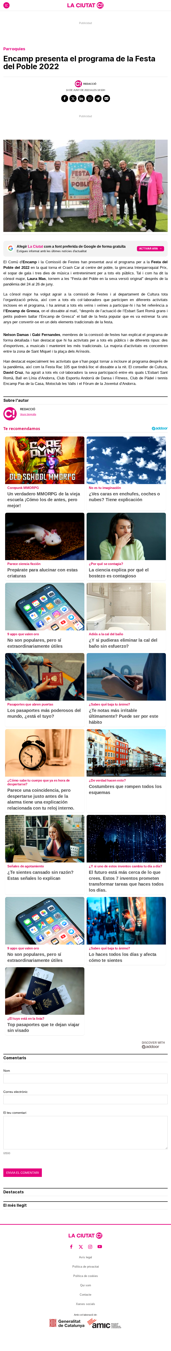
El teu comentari (14, 1112)
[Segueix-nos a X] (81, 1246)
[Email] (106, 98)
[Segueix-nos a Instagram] (90, 1246)
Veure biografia (28, 414)
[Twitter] (73, 98)
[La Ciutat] (85, 5)
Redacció (89, 83)
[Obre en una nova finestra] (66, 1323)
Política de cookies (85, 1276)
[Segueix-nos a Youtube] (100, 1246)
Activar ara (148, 248)
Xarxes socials (85, 1304)
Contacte (85, 1294)
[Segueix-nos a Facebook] (71, 1246)
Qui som (85, 1285)
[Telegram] (98, 98)
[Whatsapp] (89, 98)
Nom (6, 1070)
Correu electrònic (15, 1092)
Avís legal (85, 1257)
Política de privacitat (85, 1266)
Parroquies (14, 48)
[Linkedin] (81, 98)
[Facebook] (64, 98)
